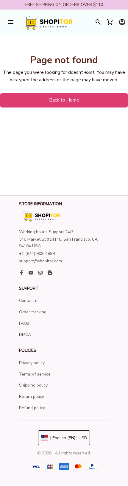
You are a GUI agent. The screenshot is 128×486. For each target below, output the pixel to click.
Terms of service (35, 374)
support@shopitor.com (40, 261)
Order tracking (32, 312)
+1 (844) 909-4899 (37, 253)
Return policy (31, 396)
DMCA (25, 334)
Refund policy (32, 408)
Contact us (29, 300)
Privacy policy (32, 363)
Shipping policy (33, 385)
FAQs (24, 323)
